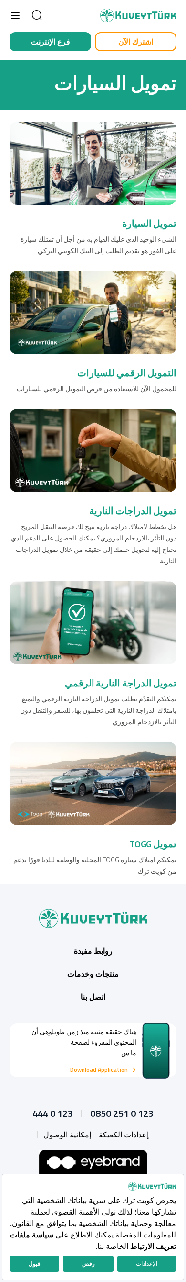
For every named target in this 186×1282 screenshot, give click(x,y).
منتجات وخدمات (93, 973)
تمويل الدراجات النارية (132, 510)
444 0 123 (52, 1113)
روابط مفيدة (93, 950)
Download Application (99, 1070)
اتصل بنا (93, 996)
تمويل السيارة (149, 223)
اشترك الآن (135, 41)
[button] (15, 15)
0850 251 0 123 (122, 1113)
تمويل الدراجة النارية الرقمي (120, 682)
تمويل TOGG (152, 843)
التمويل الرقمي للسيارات (126, 372)
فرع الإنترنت (50, 41)
